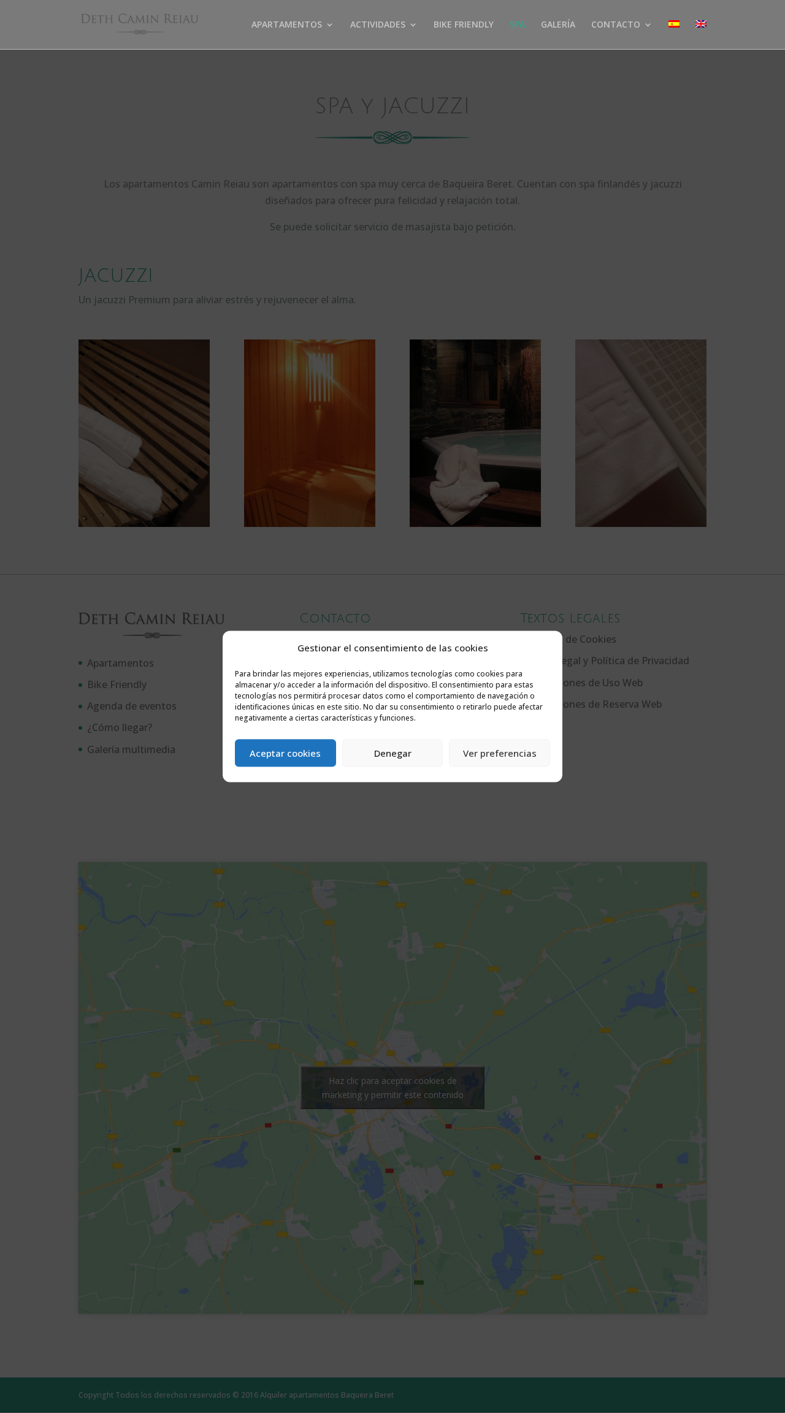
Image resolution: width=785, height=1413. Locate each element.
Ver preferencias (500, 753)
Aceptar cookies (285, 753)
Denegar (393, 753)
